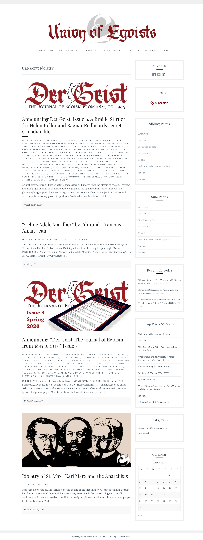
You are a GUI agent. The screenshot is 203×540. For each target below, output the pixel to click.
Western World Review (52, 180)
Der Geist (133, 50)
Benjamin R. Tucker (109, 140)
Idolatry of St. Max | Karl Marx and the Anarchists (75, 476)
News (56, 168)
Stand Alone (113, 50)
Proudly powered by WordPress (85, 536)
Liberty (105, 162)
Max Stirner (76, 165)
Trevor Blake (90, 177)
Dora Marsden (40, 146)
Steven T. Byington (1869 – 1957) (153, 366)
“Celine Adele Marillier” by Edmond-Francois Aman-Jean (71, 227)
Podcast (151, 50)
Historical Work (56, 152)
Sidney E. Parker (96, 171)
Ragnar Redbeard (116, 168)
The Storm (49, 177)
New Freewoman (41, 168)
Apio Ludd (58, 140)
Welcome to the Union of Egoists (154, 166)
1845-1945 (28, 140)
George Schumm (89, 149)
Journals (93, 50)
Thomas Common (68, 177)
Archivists (74, 50)
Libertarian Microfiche (83, 162)
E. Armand (58, 146)
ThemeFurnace (123, 536)
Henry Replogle (32, 152)
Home (39, 50)
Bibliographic (31, 143)
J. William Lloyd (33, 364)
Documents (144, 153)
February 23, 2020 (33, 400)
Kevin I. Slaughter (63, 158)
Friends (142, 160)
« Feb (140, 515)
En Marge (83, 146)
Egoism (71, 146)
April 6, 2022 (31, 264)
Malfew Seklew (32, 165)
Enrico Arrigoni (102, 146)
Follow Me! (143, 433)
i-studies (95, 152)
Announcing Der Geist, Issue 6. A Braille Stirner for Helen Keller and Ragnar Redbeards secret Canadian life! (73, 125)
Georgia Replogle (113, 149)
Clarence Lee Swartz (90, 143)
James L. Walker (64, 155)
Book (71, 143)
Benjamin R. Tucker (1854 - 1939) (153, 373)
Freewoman (40, 149)
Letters (27, 162)
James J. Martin (42, 155)
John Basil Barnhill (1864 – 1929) (153, 402)
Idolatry (109, 152)
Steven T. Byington (34, 174)
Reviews (78, 171)
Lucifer (116, 162)
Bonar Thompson (54, 143)
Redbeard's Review (35, 171)
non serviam (69, 168)
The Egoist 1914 (113, 174)
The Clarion (57, 174)
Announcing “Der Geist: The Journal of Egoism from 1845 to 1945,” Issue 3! (72, 342)
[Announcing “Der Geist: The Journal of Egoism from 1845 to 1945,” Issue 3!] (76, 330)
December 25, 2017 (34, 509)
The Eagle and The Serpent (84, 174)
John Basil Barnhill (89, 155)
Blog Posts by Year (147, 147)
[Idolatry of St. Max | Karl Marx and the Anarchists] (76, 466)
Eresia (119, 146)
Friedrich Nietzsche (63, 149)
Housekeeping (78, 152)
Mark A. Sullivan (55, 165)
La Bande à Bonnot (89, 158)
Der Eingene (114, 143)
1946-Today (42, 140)
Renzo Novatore (60, 171)
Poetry (97, 168)
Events (26, 149)
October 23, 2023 (33, 204)
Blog (164, 50)
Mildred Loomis (96, 165)
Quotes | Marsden (146, 379)
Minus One (115, 165)
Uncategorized (111, 177)
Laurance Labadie (116, 158)
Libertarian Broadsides (50, 162)
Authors (56, 50)
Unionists (28, 180)
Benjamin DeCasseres (80, 140)
